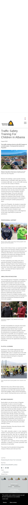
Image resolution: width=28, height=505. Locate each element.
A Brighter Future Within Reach (10, 60)
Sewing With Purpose (7, 57)
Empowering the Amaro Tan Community (12, 50)
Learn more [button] (5, 498)
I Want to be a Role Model (8, 63)
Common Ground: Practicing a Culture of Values (13, 77)
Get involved (5, 22)
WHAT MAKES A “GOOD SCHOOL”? (11, 95)
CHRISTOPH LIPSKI (7, 106)
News (3, 43)
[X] (3, 468)
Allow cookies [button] (13, 502)
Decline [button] (5, 502)
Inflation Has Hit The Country (9, 46)
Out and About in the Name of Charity (11, 66)
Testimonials (5, 26)
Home (3, 6)
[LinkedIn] (5, 468)
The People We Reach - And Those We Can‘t (13, 81)
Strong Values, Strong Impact (9, 70)
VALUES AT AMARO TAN (8, 71)
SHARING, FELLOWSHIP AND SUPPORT (12, 80)
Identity (4, 32)
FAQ (4, 40)
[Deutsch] (25, 117)
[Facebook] (1, 468)
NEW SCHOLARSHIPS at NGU (10, 53)
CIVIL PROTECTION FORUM (9, 108)
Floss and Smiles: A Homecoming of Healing (13, 85)
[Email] (8, 468)
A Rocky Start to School (8, 111)
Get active (5, 25)
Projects (4, 9)
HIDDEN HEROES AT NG (8, 68)
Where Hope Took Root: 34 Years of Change (13, 84)
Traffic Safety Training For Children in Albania (13, 52)
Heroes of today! (6, 54)
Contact (4, 41)
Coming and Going (7, 74)
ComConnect (17, 486)
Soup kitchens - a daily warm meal (10, 16)
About (3, 30)
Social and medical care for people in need (12, 14)
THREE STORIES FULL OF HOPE (10, 94)
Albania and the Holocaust (8, 61)
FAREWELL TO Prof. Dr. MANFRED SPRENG (13, 99)
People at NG (6, 37)
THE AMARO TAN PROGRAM (9, 59)
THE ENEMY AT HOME (8, 78)
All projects (5, 20)
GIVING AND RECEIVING (8, 64)
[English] (25, 119)
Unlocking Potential (7, 56)
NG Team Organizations (8, 35)
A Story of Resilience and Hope (10, 83)
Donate (4, 28)
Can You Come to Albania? (9, 76)
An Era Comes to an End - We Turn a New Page (13, 90)
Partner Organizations (7, 38)
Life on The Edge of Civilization (10, 67)
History (4, 34)
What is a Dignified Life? (8, 73)
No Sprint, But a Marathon (8, 109)
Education (6, 472)
